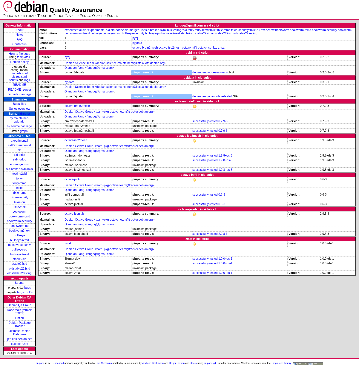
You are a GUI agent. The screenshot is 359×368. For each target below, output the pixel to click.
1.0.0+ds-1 (225, 258)
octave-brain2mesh (145, 47)
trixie (19, 187)
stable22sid (19, 263)
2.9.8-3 (223, 233)
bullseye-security (19, 244)
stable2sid (19, 259)
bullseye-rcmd (19, 240)
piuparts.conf (19, 73)
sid (20, 149)
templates (23, 57)
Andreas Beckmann (153, 363)
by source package (19, 126)
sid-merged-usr (20, 164)
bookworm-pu (19, 225)
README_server (19, 89)
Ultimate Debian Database (19, 332)
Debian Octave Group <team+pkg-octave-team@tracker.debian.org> (109, 111)
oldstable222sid (19, 268)
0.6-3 (221, 194)
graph (24, 131)
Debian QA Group (19, 305)
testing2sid (19, 173)
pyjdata (137, 42)
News (19, 34)
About (19, 30)
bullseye (19, 235)
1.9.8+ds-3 (225, 155)
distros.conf (19, 76)
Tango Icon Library (281, 363)
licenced (59, 363)
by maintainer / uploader (19, 120)
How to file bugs (19, 53)
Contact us (19, 44)
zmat (221, 47)
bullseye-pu (19, 249)
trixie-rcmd (19, 192)
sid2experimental (19, 145)
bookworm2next (19, 230)
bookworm (19, 211)
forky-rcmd (19, 183)
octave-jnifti (189, 47)
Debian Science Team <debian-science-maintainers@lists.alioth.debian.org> (115, 63)
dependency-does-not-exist (210, 72)
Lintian (19, 318)
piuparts (40, 363)
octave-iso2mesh (170, 47)
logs (27, 80)
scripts (13, 80)
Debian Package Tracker (19, 324)
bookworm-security (19, 221)
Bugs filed (19, 103)
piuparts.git (210, 363)
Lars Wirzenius (104, 363)
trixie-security (19, 197)
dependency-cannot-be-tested (212, 96)
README (19, 84)
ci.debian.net (19, 343)
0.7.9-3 (223, 121)
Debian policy (19, 62)
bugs (27, 287)
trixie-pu (19, 202)
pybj (135, 38)
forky (19, 178)
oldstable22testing (19, 273)
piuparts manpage (19, 94)
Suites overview (19, 108)
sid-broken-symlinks (19, 169)
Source (19, 282)
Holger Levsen (177, 363)
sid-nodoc (19, 159)
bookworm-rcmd (19, 216)
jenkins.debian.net (19, 339)
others (193, 363)
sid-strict (24, 113)
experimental (19, 140)
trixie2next (19, 206)
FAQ (19, 39)
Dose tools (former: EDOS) (19, 311)
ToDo (29, 292)
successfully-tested (205, 121)
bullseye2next (19, 254)
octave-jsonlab (207, 47)
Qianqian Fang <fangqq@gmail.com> (89, 67)
